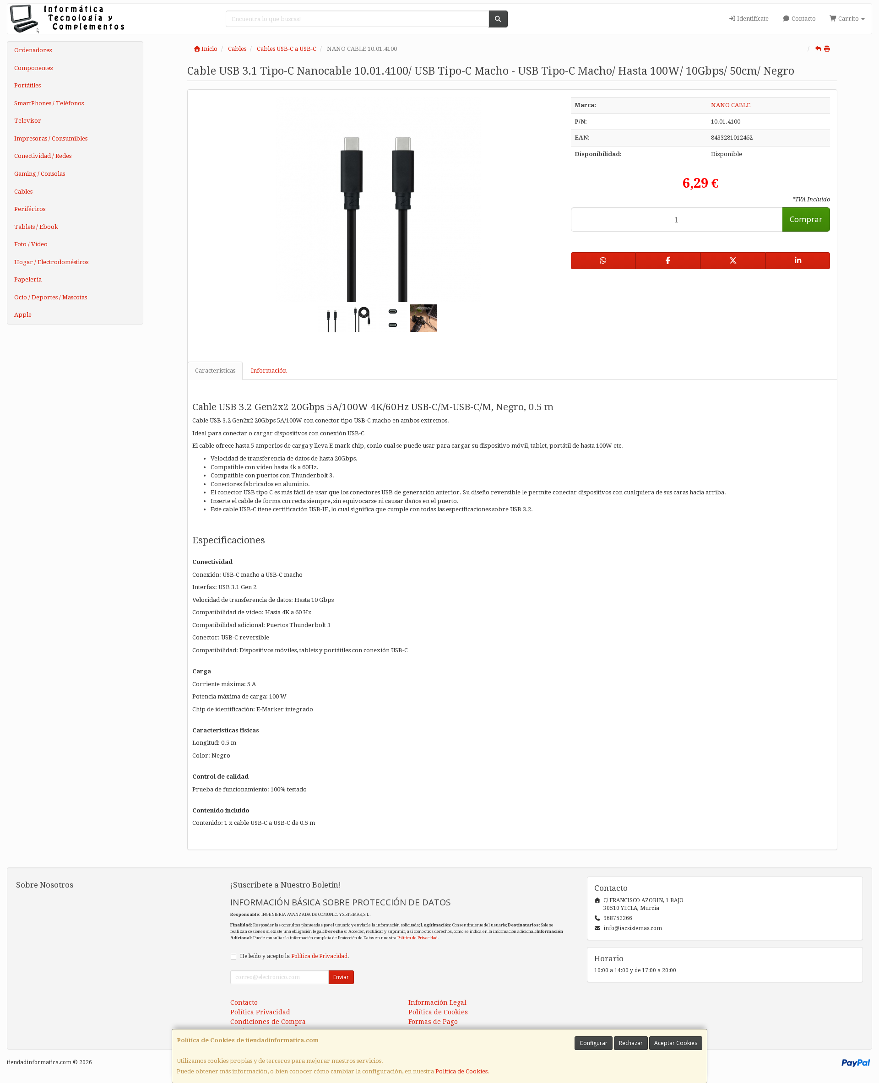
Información (269, 370)
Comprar (806, 219)
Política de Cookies (461, 1071)
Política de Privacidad (417, 937)
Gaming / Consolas (39, 173)
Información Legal (437, 1002)
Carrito (848, 18)
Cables (23, 191)
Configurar (594, 1043)
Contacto (803, 18)
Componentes (33, 68)
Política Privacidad (260, 1012)
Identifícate (752, 18)
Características (215, 370)
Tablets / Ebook (36, 226)
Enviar (341, 977)
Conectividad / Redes (42, 155)
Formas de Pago (433, 1021)
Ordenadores (33, 50)
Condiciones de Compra (268, 1021)
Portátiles (27, 85)
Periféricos (29, 209)
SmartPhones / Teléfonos (49, 103)
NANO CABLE (730, 105)
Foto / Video (31, 244)
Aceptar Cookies (675, 1043)
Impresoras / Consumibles (50, 138)
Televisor (27, 120)
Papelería (28, 279)
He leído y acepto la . (294, 956)
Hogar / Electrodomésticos (51, 262)
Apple (23, 314)
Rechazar (631, 1043)
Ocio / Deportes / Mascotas (50, 297)
